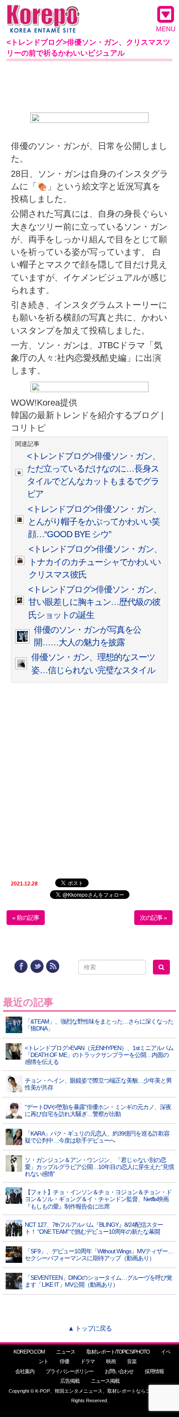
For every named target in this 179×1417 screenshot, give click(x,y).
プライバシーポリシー (69, 1371)
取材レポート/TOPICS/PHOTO (117, 1352)
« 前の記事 (25, 917)
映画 (111, 1361)
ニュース (65, 1352)
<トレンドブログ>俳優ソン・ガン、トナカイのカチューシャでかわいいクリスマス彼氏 (95, 561)
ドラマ (87, 1361)
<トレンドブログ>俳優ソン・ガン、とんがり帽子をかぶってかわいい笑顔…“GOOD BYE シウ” (94, 521)
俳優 (64, 1361)
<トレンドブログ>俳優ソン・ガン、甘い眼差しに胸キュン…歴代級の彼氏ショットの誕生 (95, 602)
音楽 (131, 1361)
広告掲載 (70, 1381)
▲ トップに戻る (90, 1328)
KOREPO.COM (29, 1352)
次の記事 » (153, 917)
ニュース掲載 (105, 1381)
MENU (166, 29)
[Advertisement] (89, 85)
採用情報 (154, 1371)
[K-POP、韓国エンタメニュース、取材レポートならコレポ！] (43, 13)
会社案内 (24, 1371)
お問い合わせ (119, 1371)
